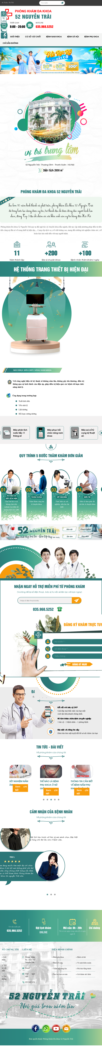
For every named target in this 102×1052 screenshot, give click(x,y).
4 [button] (54, 799)
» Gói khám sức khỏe (83, 974)
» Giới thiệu (4, 958)
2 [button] (47, 799)
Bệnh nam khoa (54, 36)
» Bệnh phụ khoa (58, 957)
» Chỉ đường (4, 977)
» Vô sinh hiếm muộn (83, 963)
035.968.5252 (44, 26)
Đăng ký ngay (79, 664)
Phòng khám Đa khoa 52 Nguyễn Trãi (30, 959)
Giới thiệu (15, 36)
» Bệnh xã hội (81, 957)
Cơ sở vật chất (33, 36)
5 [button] (58, 799)
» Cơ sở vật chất (4, 968)
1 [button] (43, 799)
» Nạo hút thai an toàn (59, 974)
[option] (51, 61)
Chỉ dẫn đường (10, 43)
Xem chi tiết (21, 791)
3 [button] (51, 799)
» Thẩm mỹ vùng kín (59, 969)
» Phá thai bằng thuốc (83, 969)
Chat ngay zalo (30, 975)
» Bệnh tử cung (57, 963)
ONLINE (43, 932)
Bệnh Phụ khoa (91, 36)
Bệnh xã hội (73, 36)
